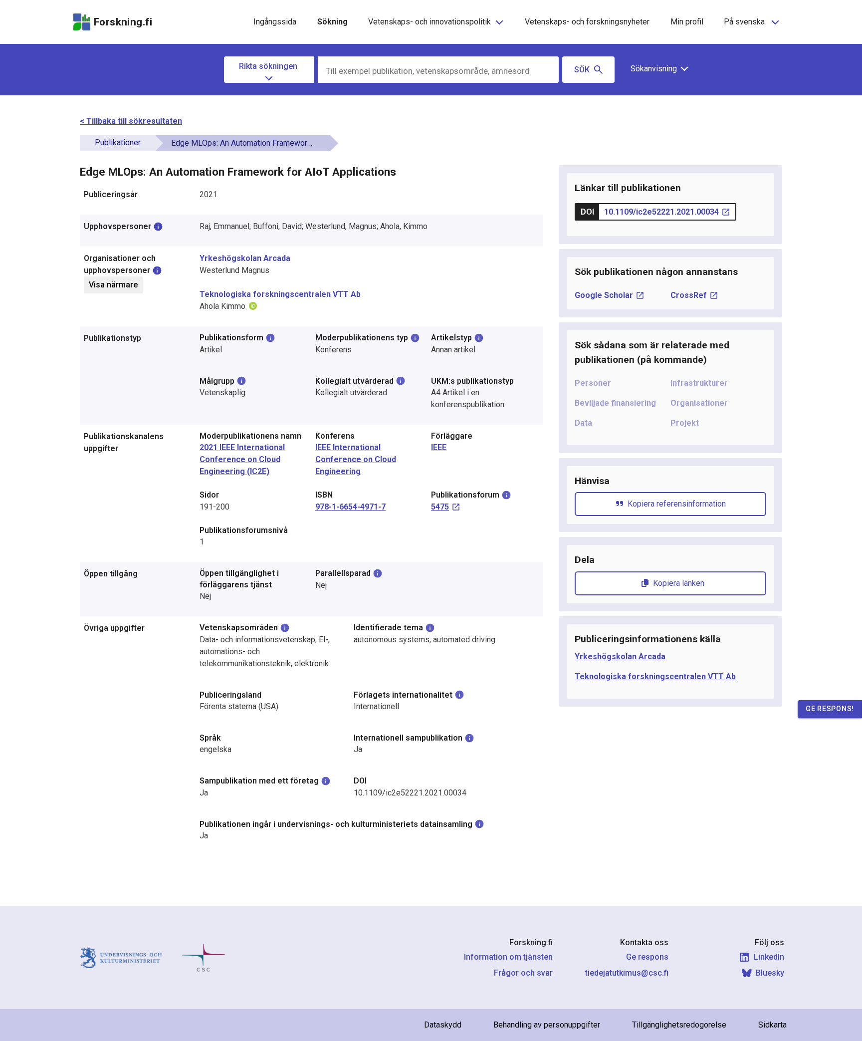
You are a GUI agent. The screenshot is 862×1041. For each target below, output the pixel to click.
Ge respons (647, 957)
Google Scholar (604, 295)
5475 (440, 507)
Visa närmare (113, 284)
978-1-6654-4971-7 (350, 507)
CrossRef (688, 295)
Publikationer (118, 142)
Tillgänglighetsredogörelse (679, 1025)
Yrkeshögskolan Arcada (245, 258)
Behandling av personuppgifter (546, 1025)
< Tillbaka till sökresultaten (131, 121)
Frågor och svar (523, 973)
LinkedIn (769, 957)
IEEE (438, 447)
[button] (656, 68)
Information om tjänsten (508, 957)
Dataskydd (442, 1025)
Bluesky (770, 973)
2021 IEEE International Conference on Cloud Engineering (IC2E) (242, 459)
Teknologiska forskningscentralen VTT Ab (280, 294)
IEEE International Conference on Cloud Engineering (355, 459)
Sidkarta (772, 1025)
